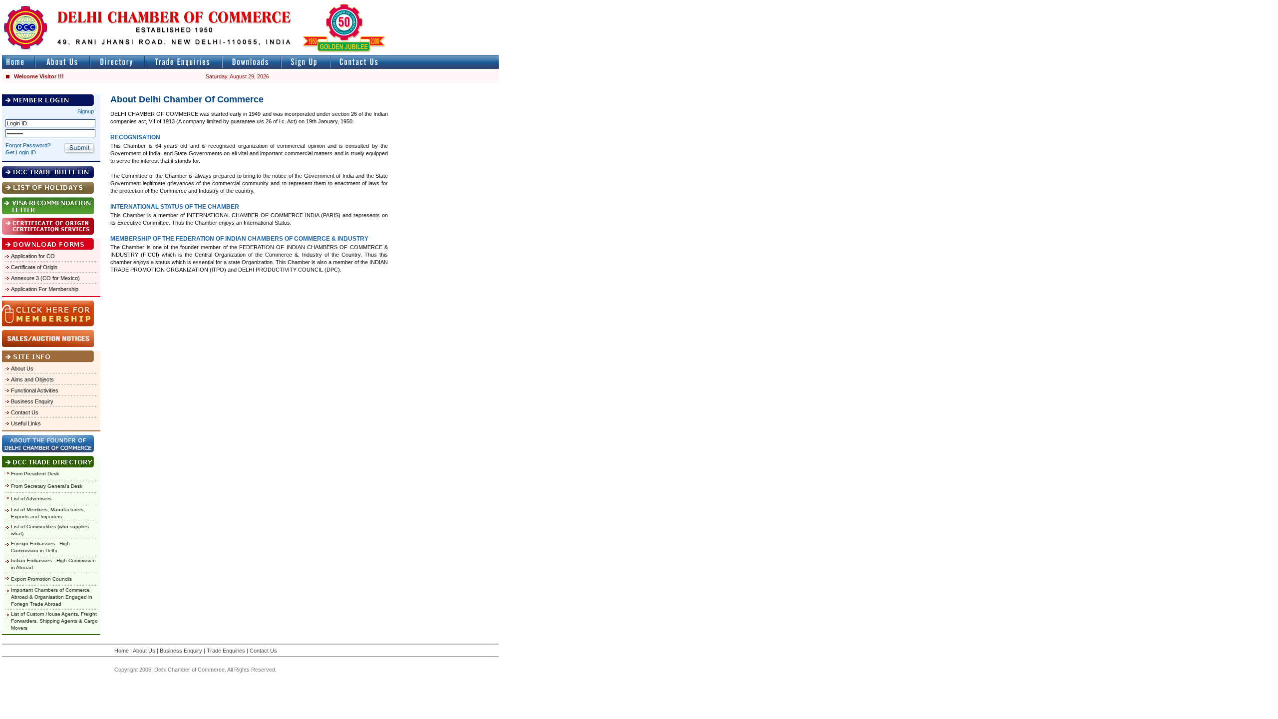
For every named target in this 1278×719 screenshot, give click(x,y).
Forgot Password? (27, 145)
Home (121, 651)
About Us (22, 368)
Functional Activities (34, 390)
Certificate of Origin (34, 267)
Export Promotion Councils (41, 579)
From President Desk (35, 473)
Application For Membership (44, 289)
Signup (85, 111)
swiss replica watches (692, 4)
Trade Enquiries (226, 651)
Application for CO (33, 256)
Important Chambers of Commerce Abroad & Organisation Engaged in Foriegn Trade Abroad (51, 597)
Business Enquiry (32, 401)
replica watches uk (295, 4)
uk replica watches (47, 4)
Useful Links (26, 423)
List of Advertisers (31, 498)
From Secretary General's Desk (46, 486)
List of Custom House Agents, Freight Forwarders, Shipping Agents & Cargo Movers (54, 621)
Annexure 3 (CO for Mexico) (45, 278)
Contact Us (24, 412)
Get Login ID (20, 152)
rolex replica (483, 4)
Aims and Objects (32, 379)
